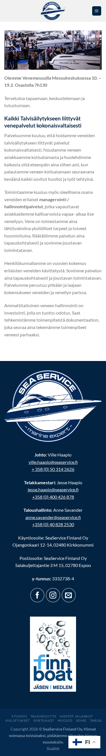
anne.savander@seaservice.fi (53, 517)
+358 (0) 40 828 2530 (53, 524)
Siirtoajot (43, 720)
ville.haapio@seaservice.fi (53, 462)
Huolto (65, 720)
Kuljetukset (18, 720)
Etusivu (19, 716)
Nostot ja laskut (76, 716)
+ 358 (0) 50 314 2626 (53, 469)
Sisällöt (53, 748)
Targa (96, 720)
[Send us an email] (69, 595)
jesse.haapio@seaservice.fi (53, 489)
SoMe (81, 720)
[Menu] (96, 11)
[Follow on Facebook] (37, 595)
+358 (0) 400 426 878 (53, 497)
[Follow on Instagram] (53, 595)
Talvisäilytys (43, 716)
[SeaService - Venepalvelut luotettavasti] (53, 11)
